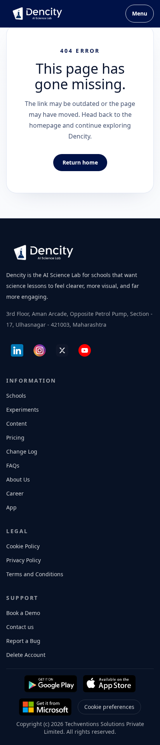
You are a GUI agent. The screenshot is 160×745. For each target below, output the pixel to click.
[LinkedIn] (17, 350)
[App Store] (109, 683)
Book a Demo (23, 613)
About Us (18, 479)
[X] (62, 350)
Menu (139, 13)
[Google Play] (50, 683)
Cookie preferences (109, 706)
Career (15, 493)
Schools (16, 395)
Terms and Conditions (34, 574)
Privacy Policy (23, 560)
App (11, 507)
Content (16, 423)
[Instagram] (39, 350)
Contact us (20, 627)
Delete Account (25, 654)
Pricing (15, 437)
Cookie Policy (23, 546)
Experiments (22, 409)
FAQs (12, 465)
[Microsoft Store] (45, 707)
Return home (80, 162)
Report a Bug (23, 641)
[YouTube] (85, 350)
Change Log (21, 451)
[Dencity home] (37, 13)
